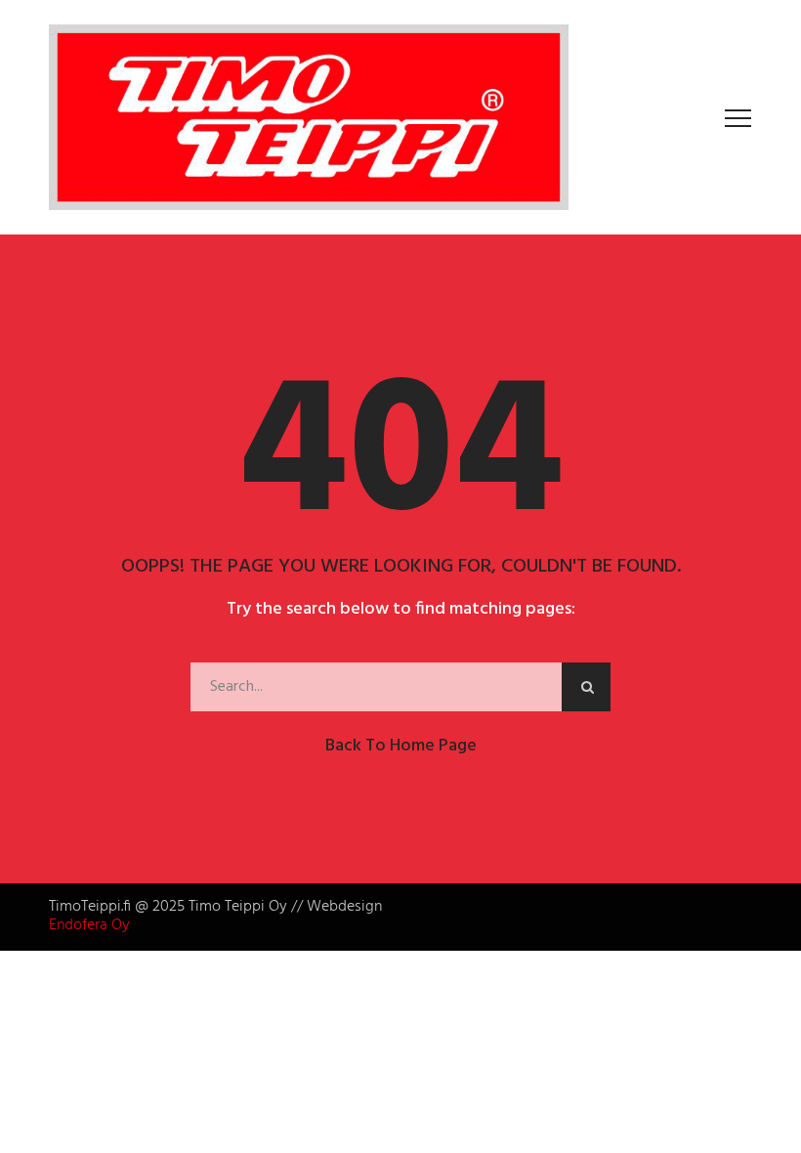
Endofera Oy (89, 925)
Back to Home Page (401, 746)
